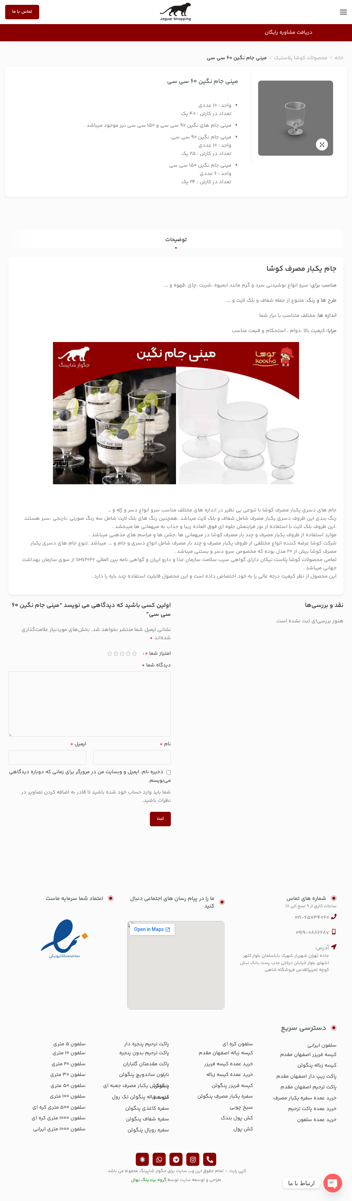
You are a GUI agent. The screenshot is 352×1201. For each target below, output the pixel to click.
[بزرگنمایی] (322, 144)
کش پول (243, 1129)
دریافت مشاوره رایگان (288, 33)
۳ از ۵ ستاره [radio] (122, 653)
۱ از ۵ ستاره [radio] (134, 653)
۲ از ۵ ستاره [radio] (128, 653)
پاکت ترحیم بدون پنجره (144, 1053)
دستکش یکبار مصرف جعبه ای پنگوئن (136, 1086)
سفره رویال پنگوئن (148, 1130)
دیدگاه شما (156, 665)
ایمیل (78, 744)
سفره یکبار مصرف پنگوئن (225, 1096)
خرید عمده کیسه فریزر (228, 1064)
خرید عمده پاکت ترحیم (312, 1109)
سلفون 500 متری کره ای (59, 1107)
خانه (338, 58)
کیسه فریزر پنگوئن (232, 1086)
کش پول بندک (237, 1118)
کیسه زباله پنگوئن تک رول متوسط (140, 1097)
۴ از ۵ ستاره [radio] (116, 653)
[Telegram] (176, 1159)
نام (165, 744)
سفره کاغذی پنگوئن (147, 1108)
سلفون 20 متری (69, 1064)
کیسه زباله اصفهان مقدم (226, 1053)
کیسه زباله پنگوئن (317, 1065)
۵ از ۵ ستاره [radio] (110, 653)
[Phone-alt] (209, 1159)
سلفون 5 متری (69, 1044)
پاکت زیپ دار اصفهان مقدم (306, 1076)
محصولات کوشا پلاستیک (300, 58)
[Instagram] (192, 1159)
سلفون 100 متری (68, 1096)
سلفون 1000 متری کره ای (59, 1118)
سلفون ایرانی (322, 1045)
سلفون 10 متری (69, 1053)
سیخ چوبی (241, 1107)
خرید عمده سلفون (317, 1120)
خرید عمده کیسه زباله (229, 1075)
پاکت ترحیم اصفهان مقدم (308, 1087)
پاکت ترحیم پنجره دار (146, 1044)
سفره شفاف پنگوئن (147, 1119)
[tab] (176, 239)
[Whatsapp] (159, 1159)
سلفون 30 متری (68, 1075)
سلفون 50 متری (68, 1086)
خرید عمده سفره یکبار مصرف (305, 1098)
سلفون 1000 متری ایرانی (59, 1129)
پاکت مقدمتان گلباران (146, 1064)
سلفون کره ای (237, 1044)
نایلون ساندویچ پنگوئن (144, 1075)
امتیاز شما (158, 654)
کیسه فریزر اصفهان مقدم (308, 1055)
